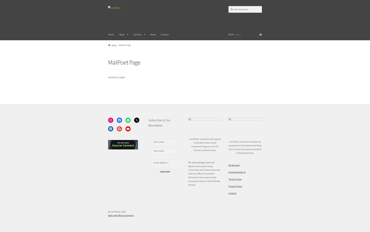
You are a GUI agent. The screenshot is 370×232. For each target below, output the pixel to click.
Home (111, 34)
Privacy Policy (235, 186)
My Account (234, 165)
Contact (165, 34)
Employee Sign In (237, 172)
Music (122, 34)
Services (137, 34)
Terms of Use (235, 179)
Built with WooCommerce (121, 215)
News (153, 34)
